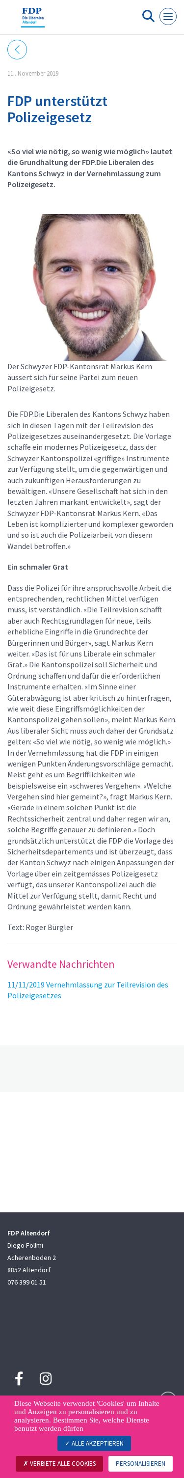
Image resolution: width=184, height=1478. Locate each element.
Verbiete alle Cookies (62, 1463)
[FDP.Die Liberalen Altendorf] (33, 21)
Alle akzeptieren (97, 1443)
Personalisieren (140, 1463)
